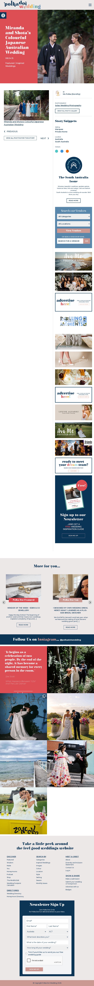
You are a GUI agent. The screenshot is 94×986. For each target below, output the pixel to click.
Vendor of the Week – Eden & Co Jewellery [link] (23, 609)
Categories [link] (40, 860)
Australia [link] (59, 139)
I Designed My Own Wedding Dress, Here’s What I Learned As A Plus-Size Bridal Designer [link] (70, 610)
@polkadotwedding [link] (70, 640)
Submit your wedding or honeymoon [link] (74, 883)
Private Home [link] (61, 132)
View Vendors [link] (73, 230)
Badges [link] (68, 890)
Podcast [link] (10, 874)
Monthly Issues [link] (41, 883)
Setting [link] (39, 877)
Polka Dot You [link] (70, 600)
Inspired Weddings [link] (43, 863)
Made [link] (9, 866)
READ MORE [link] (73, 200)
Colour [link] (38, 868)
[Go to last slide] (4, 602)
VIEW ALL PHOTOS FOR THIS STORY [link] (20, 138)
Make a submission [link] (73, 879)
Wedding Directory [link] (14, 893)
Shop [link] (9, 877)
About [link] (68, 860)
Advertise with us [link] (72, 887)
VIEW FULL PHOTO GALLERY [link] (67, 111)
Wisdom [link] (10, 863)
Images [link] (39, 866)
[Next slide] (90, 602)
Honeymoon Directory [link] (15, 896)
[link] (3, 15)
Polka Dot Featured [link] (23, 600)
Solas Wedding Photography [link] (68, 105)
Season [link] (39, 880)
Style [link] (38, 874)
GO (86, 241)
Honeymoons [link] (12, 871)
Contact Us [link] (70, 867)
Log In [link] (68, 870)
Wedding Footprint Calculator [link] (14, 884)
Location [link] (39, 871)
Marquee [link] (59, 129)
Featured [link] (10, 63)
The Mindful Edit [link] (13, 880)
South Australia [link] (62, 142)
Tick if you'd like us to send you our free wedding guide (45, 953)
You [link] (8, 868)
